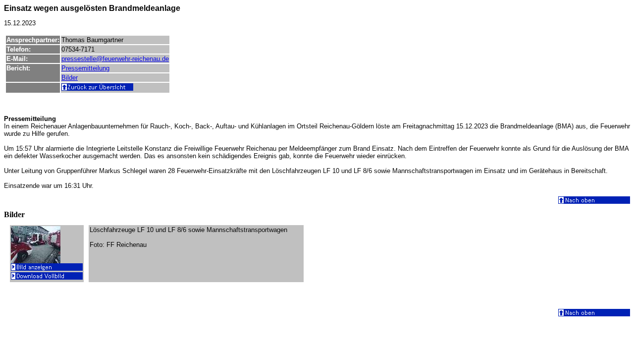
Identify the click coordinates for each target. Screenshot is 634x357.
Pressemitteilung (85, 68)
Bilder (69, 77)
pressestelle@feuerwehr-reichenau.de (115, 58)
